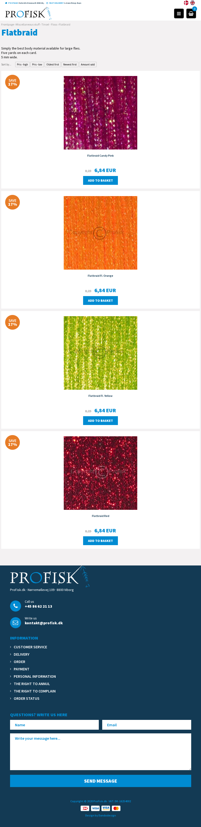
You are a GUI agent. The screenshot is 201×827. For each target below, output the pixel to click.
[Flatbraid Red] (100, 472)
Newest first (70, 64)
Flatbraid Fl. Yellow (100, 396)
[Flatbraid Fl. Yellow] (100, 352)
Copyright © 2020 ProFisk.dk (88, 801)
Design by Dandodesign (100, 815)
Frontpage (7, 24)
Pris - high (22, 64)
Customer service (30, 646)
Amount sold (88, 64)
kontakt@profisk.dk (44, 622)
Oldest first (52, 64)
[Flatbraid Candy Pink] (100, 112)
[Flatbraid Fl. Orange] (100, 232)
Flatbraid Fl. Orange (100, 275)
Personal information (35, 676)
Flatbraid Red (100, 516)
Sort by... (6, 64)
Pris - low (37, 64)
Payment (21, 668)
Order (19, 661)
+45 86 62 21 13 (38, 606)
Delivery (21, 654)
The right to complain (35, 691)
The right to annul (32, 683)
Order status (26, 698)
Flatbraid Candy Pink (100, 155)
